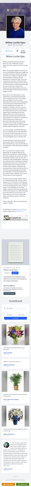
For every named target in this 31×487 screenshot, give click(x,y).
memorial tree (21, 209)
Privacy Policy (11, 480)
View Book (7, 273)
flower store (20, 211)
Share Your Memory (9, 293)
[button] (15, 334)
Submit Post (15, 318)
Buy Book (15, 273)
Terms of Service (19, 480)
